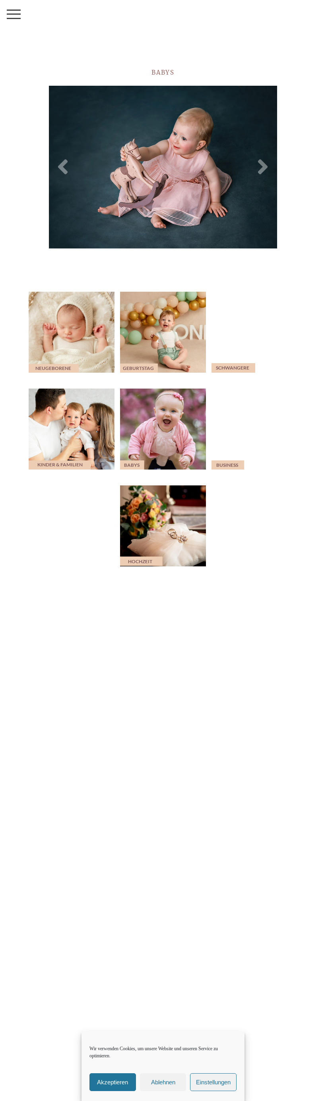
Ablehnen (163, 1082)
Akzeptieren (112, 1082)
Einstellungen (213, 1082)
